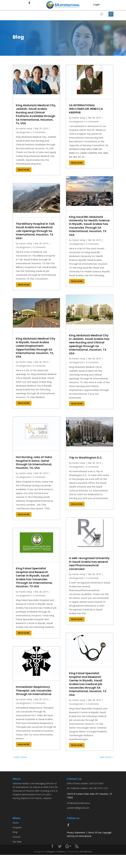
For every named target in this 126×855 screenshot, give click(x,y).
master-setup (25, 128)
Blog (15, 832)
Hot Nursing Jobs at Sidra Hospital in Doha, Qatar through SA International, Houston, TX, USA (34, 462)
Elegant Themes (56, 851)
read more (23, 169)
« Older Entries (20, 757)
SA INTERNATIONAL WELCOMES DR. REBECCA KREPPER (86, 108)
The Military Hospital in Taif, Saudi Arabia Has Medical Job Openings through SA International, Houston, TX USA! (35, 231)
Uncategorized (23, 132)
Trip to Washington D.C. (85, 457)
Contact (16, 836)
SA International (83, 836)
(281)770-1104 (100, 788)
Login (96, 4)
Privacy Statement (76, 832)
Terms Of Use (94, 832)
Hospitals (17, 827)
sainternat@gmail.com (78, 807)
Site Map (17, 841)
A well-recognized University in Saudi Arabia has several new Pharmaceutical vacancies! (89, 563)
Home (16, 822)
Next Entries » (106, 757)
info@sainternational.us (78, 803)
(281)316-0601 (96, 783)
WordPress (86, 851)
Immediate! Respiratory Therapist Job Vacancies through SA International (33, 690)
